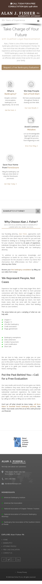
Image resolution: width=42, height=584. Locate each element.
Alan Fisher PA (15, 577)
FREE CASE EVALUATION (11, 550)
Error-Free (30, 146)
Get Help (9, 184)
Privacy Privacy (22, 572)
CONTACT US (7, 553)
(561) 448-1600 (10, 479)
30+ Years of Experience (13, 20)
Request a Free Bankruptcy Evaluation (21, 67)
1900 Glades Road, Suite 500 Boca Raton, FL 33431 (15, 473)
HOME (5, 540)
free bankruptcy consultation (21, 270)
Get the (9, 110)
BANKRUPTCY (7, 543)
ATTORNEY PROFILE (9, 546)
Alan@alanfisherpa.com (13, 484)
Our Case (31, 108)
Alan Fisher (23, 234)
